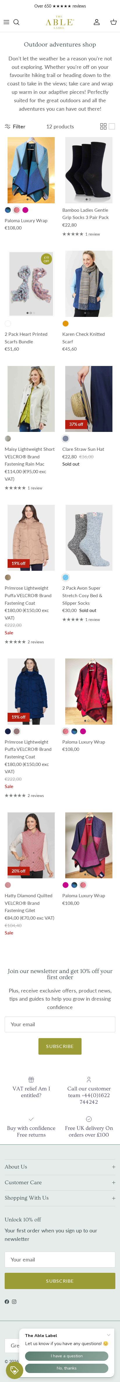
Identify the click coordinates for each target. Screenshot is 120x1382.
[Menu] (6, 22)
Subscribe (60, 1046)
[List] (111, 126)
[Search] (19, 22)
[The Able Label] (60, 22)
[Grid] (103, 126)
